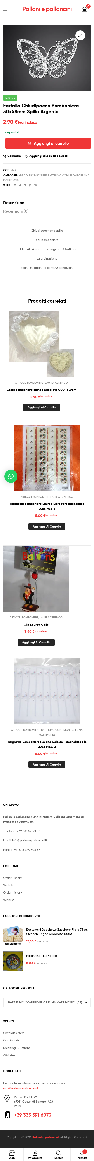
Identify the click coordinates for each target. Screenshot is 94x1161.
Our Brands (11, 1040)
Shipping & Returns (16, 1048)
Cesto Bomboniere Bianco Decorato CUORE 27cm (41, 390)
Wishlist (8, 900)
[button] (80, 35)
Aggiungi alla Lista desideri (48, 156)
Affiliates (9, 1055)
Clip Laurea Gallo (36, 625)
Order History (12, 878)
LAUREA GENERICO (56, 382)
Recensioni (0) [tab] (16, 211)
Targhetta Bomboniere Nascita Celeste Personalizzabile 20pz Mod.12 (47, 744)
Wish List (9, 885)
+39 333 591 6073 (28, 831)
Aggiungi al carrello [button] (41, 407)
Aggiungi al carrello (51, 143)
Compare (14, 156)
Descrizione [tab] (13, 202)
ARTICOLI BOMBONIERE (32, 175)
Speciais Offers (13, 1033)
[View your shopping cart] (84, 9)
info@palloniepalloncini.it (29, 840)
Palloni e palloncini (47, 9)
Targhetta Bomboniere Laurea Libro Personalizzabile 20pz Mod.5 (47, 506)
